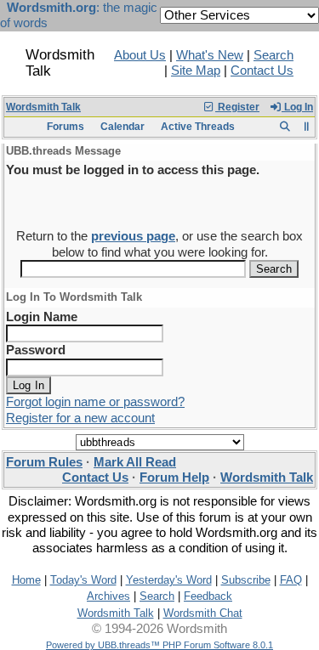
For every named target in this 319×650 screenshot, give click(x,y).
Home (26, 580)
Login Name (41, 317)
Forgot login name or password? (95, 402)
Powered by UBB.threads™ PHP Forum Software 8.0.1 (159, 645)
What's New (209, 55)
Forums (65, 127)
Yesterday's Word (169, 580)
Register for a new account (80, 418)
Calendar (122, 127)
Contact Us (262, 70)
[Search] (284, 126)
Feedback (208, 596)
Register (237, 107)
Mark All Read (135, 462)
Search (273, 55)
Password (36, 350)
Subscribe (246, 580)
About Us (140, 55)
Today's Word (83, 580)
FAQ (291, 580)
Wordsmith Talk (43, 107)
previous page (133, 236)
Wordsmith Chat (202, 613)
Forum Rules (44, 462)
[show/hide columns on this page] (306, 126)
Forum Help (174, 477)
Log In (297, 107)
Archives (108, 596)
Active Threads (198, 127)
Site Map (195, 70)
